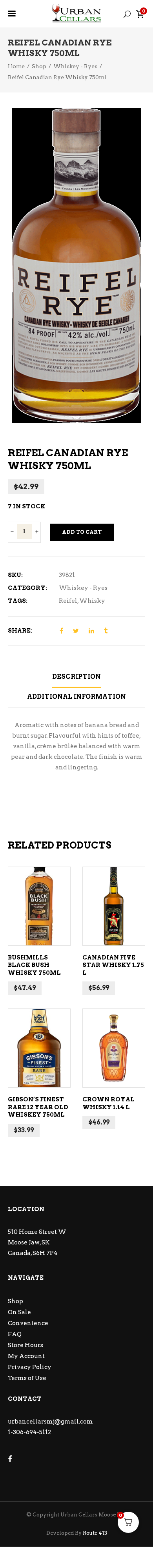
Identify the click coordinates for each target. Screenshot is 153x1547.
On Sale (19, 1312)
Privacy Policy (29, 1367)
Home (16, 66)
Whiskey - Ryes (75, 66)
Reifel (68, 600)
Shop (39, 66)
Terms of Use (27, 1378)
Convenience (28, 1323)
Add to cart (82, 532)
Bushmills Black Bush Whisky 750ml (34, 965)
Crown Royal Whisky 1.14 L (108, 1103)
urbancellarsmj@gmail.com (50, 1421)
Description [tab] (76, 676)
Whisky (92, 600)
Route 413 (95, 1533)
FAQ (15, 1334)
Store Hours (25, 1345)
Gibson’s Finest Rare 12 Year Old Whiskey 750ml (38, 1107)
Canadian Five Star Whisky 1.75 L (113, 965)
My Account (26, 1356)
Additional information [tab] (76, 696)
